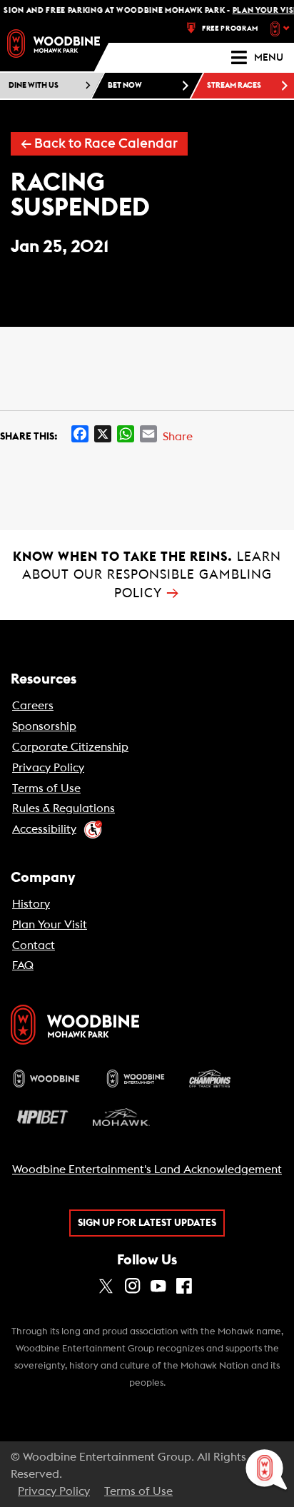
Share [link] (178, 436)
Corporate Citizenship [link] (70, 747)
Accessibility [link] (44, 829)
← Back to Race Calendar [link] (99, 144)
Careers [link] (33, 705)
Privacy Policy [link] (48, 767)
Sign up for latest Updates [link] (147, 1223)
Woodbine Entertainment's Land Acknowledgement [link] (147, 1169)
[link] (53, 43)
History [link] (31, 904)
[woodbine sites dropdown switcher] (281, 28)
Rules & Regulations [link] (63, 808)
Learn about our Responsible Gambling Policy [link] (147, 574)
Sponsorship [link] (44, 726)
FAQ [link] (23, 965)
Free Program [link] (230, 28)
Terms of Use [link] (46, 788)
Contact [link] (33, 945)
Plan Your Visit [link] (49, 924)
